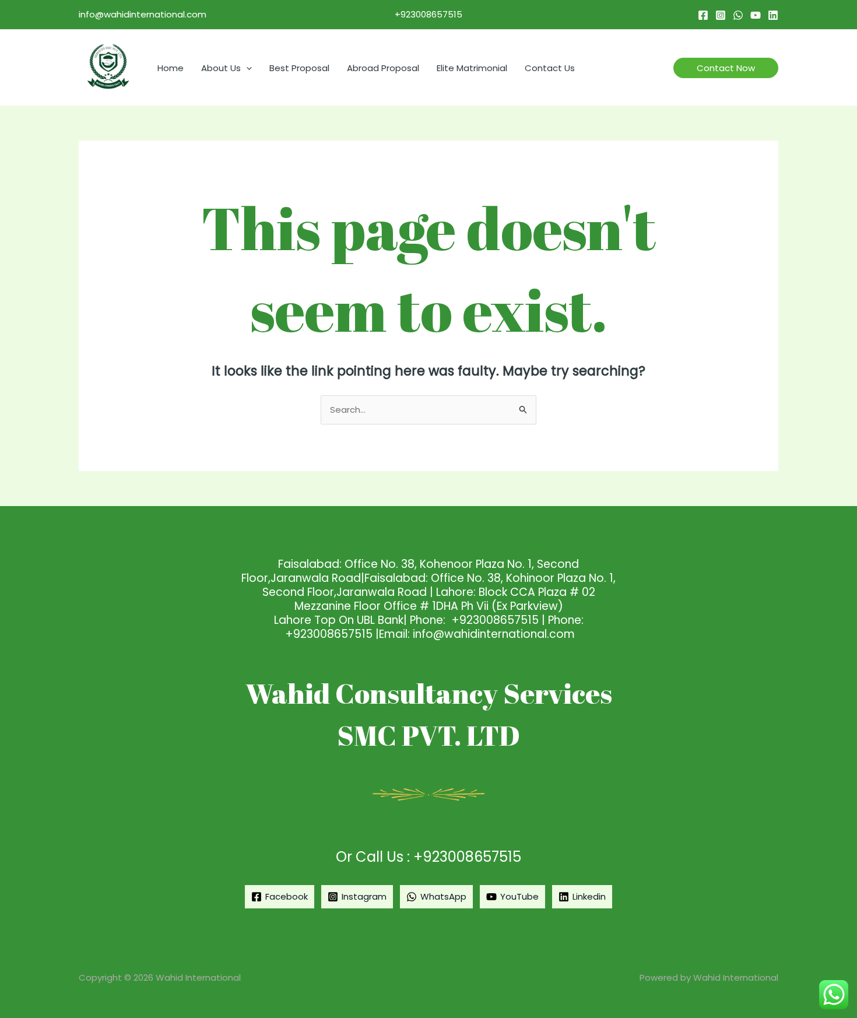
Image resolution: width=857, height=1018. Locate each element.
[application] (246, 68)
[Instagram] (720, 15)
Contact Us (550, 68)
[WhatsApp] (738, 15)
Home (170, 68)
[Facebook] (703, 15)
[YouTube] (755, 15)
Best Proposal (299, 68)
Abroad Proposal (383, 68)
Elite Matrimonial (472, 68)
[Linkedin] (773, 15)
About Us (221, 68)
